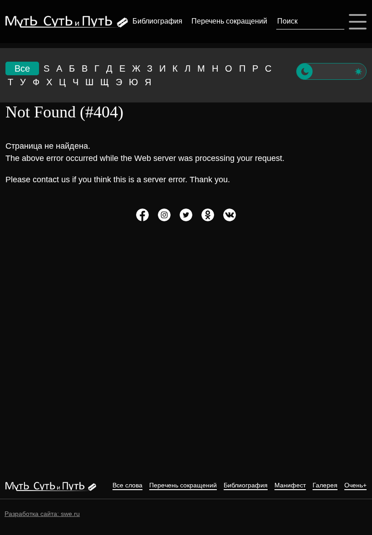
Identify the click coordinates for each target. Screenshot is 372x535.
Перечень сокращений (229, 21)
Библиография (157, 21)
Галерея (325, 485)
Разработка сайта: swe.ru (42, 513)
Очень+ (355, 485)
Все (22, 68)
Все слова (127, 485)
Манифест (290, 485)
